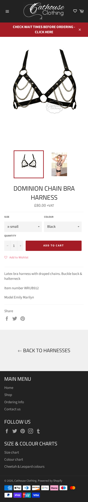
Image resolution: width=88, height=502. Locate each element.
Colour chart (13, 459)
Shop (8, 394)
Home (8, 387)
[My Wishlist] (75, 11)
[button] (16, 257)
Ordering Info (14, 402)
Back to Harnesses (46, 350)
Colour (48, 217)
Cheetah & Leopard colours (24, 466)
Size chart (11, 452)
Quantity (10, 236)
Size (6, 217)
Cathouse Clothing (25, 481)
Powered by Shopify (50, 481)
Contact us (12, 409)
